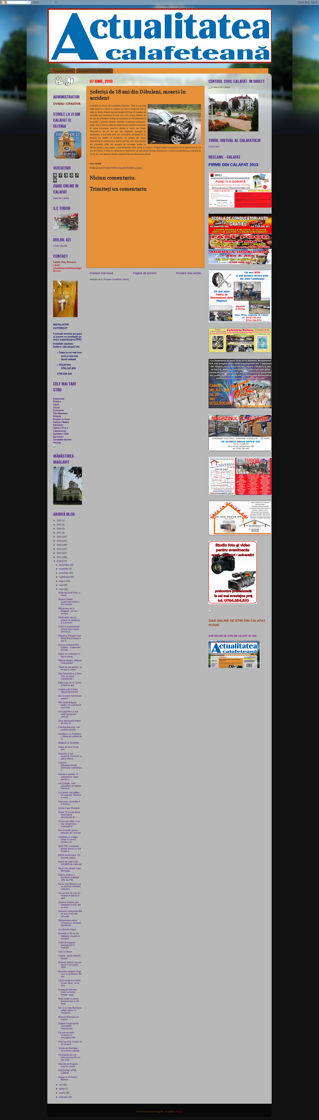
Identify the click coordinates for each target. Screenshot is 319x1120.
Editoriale (58, 425)
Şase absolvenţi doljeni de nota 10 (69, 722)
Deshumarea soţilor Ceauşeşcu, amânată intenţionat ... (69, 923)
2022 (59, 525)
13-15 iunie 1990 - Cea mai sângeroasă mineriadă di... (69, 824)
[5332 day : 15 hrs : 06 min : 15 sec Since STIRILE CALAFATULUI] (67, 158)
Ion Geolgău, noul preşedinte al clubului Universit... (69, 786)
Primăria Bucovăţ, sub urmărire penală (69, 728)
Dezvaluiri (58, 437)
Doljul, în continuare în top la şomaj (69, 655)
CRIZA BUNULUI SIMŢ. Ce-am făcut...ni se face (69, 983)
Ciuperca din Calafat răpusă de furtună (68, 690)
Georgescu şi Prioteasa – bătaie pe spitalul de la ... (70, 736)
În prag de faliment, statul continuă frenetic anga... (67, 992)
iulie (61, 585)
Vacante (57, 443)
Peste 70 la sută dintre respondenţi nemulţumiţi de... (69, 814)
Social (56, 407)
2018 (59, 529)
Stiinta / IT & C (60, 428)
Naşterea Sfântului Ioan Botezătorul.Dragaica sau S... (69, 638)
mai (61, 1085)
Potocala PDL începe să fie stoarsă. (70, 1043)
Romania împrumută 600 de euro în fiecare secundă (70, 913)
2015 (59, 541)
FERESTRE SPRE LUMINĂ (67, 1071)
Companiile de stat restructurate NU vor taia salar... (69, 1057)
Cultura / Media (61, 422)
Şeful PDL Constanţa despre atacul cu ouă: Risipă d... (70, 848)
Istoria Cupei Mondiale (69, 808)
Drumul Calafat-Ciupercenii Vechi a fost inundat (68, 602)
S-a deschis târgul (67, 929)
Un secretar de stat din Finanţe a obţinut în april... (69, 895)
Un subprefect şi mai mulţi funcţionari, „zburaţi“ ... (68, 714)
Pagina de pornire (63, 71)
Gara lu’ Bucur (65, 952)
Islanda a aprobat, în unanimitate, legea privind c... (68, 776)
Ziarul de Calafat (61, 198)
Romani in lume (61, 419)
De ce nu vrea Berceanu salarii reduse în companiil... (70, 1010)
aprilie (62, 1089)
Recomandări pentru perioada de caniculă (69, 831)
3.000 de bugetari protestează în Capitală (66, 945)
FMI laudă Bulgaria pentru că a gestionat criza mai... (69, 705)
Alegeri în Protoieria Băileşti (67, 1078)
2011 (59, 557)
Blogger (178, 1112)
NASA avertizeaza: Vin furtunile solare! (69, 856)
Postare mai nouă (101, 273)
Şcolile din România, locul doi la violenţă (68, 1049)
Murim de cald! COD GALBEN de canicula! (70, 863)
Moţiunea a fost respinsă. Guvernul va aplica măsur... (70, 756)
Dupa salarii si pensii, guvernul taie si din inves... (68, 1001)
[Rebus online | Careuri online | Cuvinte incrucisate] (54, 446)
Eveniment (58, 399)
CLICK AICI (214, 147)
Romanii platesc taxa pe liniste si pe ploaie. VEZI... (70, 965)
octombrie (64, 573)
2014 (59, 545)
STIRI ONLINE (60, 246)
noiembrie (64, 569)
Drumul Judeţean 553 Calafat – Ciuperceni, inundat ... (69, 647)
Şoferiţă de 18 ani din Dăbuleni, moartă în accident (69, 936)
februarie (63, 1097)
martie (62, 1093)
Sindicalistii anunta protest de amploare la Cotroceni (69, 620)
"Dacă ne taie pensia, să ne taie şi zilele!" (70, 668)
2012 (59, 553)
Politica (57, 402)
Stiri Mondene (60, 413)
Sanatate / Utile (61, 434)
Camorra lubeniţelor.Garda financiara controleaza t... (70, 766)
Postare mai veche (188, 273)
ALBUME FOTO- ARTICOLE (94, 71)
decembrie (64, 565)
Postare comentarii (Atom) (116, 279)
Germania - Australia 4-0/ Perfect (69, 803)
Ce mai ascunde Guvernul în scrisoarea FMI (66, 1035)
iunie (61, 589)
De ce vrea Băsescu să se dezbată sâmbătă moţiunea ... (69, 886)
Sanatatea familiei (62, 440)
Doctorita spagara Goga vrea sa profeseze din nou (70, 974)
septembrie (64, 577)
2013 (59, 549)
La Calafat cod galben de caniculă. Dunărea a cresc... (69, 795)
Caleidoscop (59, 431)
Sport (56, 404)
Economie (58, 410)
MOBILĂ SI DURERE (68, 743)
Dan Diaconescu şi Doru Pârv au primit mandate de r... (70, 676)
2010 (59, 561)
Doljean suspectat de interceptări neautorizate (68, 1026)
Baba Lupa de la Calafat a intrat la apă (69, 684)
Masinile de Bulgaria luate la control (68, 1065)
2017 (59, 533)
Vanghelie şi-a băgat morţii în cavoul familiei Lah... (68, 839)
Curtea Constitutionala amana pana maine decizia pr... (69, 629)
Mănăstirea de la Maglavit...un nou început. (67, 611)
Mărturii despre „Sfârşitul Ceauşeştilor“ (70, 661)
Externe (57, 416)
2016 (59, 537)
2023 (59, 520)
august (62, 581)
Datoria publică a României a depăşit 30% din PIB (68, 877)
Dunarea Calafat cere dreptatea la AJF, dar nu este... (69, 904)
